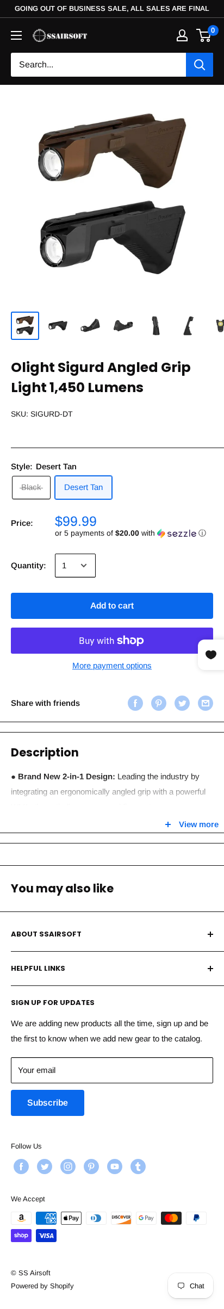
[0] (204, 35)
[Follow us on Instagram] (67, 1166)
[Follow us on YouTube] (113, 1166)
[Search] (199, 65)
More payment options (112, 665)
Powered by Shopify (42, 1286)
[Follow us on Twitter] (43, 1166)
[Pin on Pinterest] (157, 703)
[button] (134, 533)
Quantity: (28, 565)
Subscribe (47, 1102)
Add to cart (112, 605)
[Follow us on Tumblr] (137, 1166)
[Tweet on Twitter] (181, 703)
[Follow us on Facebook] (20, 1166)
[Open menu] (16, 35)
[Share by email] (204, 703)
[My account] (182, 35)
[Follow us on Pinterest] (90, 1166)
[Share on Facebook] (134, 703)
